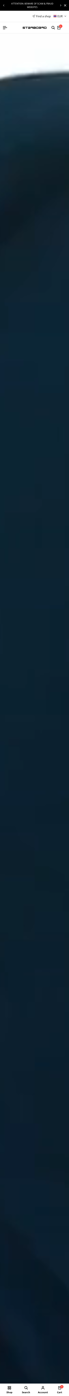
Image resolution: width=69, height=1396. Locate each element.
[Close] (64, 5)
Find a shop (43, 16)
